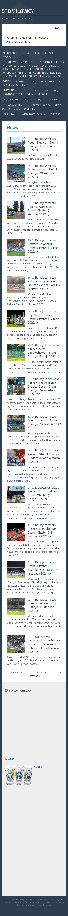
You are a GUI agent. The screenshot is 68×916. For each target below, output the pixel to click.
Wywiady (8, 56)
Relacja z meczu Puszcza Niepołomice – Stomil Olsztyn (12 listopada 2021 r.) (43, 530)
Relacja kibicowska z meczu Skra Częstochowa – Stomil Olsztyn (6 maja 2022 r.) (44, 350)
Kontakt (36, 109)
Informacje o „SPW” (41, 105)
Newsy (28, 53)
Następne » (34, 676)
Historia (59, 62)
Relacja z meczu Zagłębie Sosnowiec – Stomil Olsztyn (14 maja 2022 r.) (43, 317)
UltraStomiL (11, 99)
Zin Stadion (20, 76)
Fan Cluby (33, 65)
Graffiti (28, 69)
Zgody (6, 81)
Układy (61, 81)
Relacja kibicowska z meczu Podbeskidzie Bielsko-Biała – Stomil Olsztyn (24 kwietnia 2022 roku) (44, 386)
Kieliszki (37, 766)
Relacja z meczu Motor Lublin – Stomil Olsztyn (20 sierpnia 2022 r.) (42, 171)
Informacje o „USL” (35, 99)
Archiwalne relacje (14, 65)
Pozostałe (9, 114)
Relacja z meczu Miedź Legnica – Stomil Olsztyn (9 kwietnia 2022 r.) (44, 422)
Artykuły (49, 53)
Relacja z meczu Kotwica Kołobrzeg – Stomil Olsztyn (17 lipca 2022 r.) (43, 245)
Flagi (43, 65)
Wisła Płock (47, 81)
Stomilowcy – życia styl (18, 62)
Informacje (46, 62)
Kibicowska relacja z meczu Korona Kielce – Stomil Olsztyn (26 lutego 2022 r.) (44, 493)
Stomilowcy (18, 11)
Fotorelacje (29, 90)
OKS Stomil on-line (18, 42)
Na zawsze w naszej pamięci (45, 76)
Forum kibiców (20, 690)
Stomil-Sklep (24, 38)
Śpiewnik (16, 69)
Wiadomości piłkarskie (35, 114)
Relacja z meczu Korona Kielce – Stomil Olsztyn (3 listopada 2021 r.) (43, 605)
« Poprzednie (15, 672)
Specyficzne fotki (37, 94)
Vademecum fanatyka (15, 72)
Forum (10, 38)
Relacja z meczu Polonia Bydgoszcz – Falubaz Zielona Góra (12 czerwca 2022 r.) (44, 283)
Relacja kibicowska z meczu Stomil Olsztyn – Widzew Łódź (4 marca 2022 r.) (44, 456)
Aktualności (10, 53)
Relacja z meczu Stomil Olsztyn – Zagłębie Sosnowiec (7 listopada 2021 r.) (42, 567)
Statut (17, 109)
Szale (49, 69)
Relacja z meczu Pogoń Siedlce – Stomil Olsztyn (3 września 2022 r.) (43, 144)
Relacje (38, 53)
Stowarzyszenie (13, 105)
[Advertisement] (34, 724)
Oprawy (52, 99)
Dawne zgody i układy (15, 85)
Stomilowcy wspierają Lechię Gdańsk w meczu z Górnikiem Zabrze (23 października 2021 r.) (44, 644)
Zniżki (27, 109)
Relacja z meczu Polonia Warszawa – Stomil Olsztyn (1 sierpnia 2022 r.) (42, 208)
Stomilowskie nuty (13, 94)
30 (59, 672)
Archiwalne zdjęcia (50, 90)
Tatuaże (39, 69)
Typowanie (41, 38)
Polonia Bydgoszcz (27, 81)
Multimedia (10, 90)
